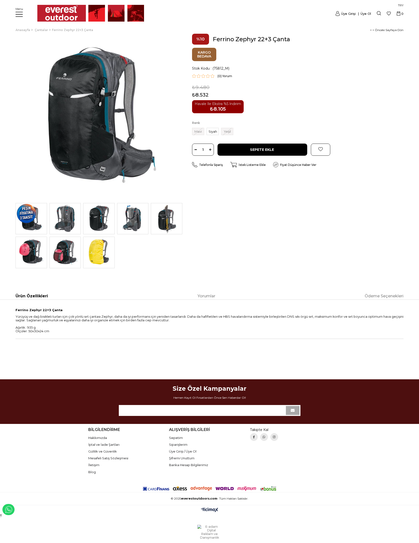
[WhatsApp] (264, 437)
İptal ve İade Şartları (104, 444)
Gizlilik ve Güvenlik (102, 451)
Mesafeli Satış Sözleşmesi (108, 458)
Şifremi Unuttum (181, 458)
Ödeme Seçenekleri (384, 296)
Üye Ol (365, 14)
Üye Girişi (348, 14)
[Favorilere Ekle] (320, 149)
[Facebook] (254, 437)
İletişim (93, 465)
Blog (92, 472)
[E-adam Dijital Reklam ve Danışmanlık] (209, 532)
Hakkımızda (97, 438)
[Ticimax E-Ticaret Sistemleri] (209, 510)
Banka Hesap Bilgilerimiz (188, 465)
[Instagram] (274, 437)
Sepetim (176, 438)
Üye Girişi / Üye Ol (182, 451)
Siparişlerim (178, 444)
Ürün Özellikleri (32, 296)
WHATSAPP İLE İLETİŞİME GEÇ (8, 509)
